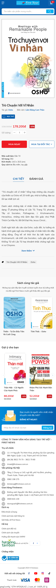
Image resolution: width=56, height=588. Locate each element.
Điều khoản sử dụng (9, 512)
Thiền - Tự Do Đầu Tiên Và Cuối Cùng (13, 333)
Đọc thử (10, 116)
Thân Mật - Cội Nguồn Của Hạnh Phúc (14, 389)
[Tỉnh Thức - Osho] (42, 313)
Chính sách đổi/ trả (9, 528)
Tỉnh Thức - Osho (38, 331)
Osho (10, 109)
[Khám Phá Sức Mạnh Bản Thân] (41, 369)
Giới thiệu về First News (11, 520)
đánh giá (36, 179)
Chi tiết (18, 179)
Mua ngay (14, 144)
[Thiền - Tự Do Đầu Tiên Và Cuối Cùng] (14, 313)
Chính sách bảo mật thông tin (13, 516)
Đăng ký (47, 427)
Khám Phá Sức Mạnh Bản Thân (41, 389)
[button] (54, 316)
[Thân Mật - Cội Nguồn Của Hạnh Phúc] (15, 369)
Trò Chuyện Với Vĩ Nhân (17, 262)
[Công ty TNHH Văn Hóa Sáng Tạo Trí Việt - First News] (28, 3)
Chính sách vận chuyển (10, 532)
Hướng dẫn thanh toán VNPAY (13, 536)
